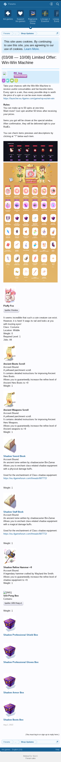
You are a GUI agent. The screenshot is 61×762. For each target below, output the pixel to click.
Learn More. (31, 49)
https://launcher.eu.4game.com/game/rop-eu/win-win (28, 98)
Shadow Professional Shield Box (20, 635)
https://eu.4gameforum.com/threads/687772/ (25, 478)
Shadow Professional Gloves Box (20, 662)
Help (57, 750)
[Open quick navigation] (57, 33)
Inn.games (6, 750)
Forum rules (31, 758)
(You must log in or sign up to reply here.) (42, 734)
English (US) (17, 750)
